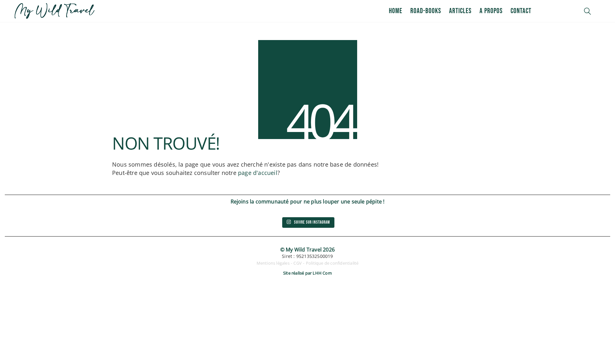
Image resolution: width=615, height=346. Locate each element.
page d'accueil (257, 173)
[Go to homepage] (54, 11)
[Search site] (587, 12)
